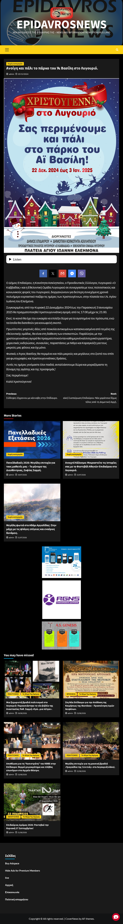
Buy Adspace (12, 863)
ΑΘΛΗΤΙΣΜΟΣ (13, 817)
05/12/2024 (23, 74)
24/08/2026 (22, 713)
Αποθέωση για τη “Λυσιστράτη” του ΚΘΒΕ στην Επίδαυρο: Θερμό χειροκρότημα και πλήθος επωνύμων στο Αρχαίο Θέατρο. (31, 767)
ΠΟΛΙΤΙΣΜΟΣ (13, 694)
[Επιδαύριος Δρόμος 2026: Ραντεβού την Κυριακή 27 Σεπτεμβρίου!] (32, 802)
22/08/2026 (81, 771)
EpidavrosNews (61, 24)
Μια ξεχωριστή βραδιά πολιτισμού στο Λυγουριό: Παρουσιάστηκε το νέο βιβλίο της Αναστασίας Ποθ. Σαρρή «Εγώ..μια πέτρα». (29, 706)
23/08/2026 (81, 713)
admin (11, 74)
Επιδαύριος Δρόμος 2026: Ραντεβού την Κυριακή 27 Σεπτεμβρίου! (27, 826)
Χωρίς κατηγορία (15, 63)
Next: (90, 398)
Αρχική (9, 885)
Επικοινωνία (12, 892)
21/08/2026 (22, 832)
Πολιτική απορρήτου (16, 899)
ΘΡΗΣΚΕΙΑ (71, 694)
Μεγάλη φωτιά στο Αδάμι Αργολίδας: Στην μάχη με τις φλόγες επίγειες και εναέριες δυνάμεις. (31, 529)
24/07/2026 (22, 475)
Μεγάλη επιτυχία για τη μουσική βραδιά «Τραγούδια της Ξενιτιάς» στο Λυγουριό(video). (90, 765)
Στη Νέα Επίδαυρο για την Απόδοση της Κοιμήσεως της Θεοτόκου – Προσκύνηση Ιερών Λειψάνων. (89, 706)
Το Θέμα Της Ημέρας (30, 694)
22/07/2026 (81, 475)
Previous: (32, 396)
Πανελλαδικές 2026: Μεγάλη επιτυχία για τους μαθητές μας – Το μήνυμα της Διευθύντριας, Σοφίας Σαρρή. (30, 466)
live (7, 877)
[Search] (117, 49)
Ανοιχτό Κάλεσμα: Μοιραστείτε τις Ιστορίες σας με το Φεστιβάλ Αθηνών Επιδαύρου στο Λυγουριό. (91, 466)
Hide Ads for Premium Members (22, 870)
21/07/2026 (22, 537)
